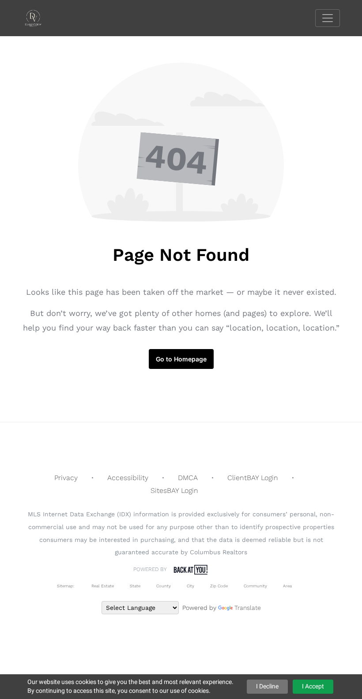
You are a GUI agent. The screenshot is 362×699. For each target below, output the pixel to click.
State (135, 585)
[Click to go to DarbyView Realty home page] (39, 17)
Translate (247, 607)
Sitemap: (65, 585)
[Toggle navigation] (327, 18)
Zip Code (219, 585)
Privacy (66, 478)
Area (287, 585)
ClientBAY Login (252, 478)
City (190, 585)
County (163, 585)
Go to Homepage (181, 359)
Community (255, 585)
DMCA (188, 478)
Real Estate (102, 585)
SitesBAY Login (174, 490)
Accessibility (127, 478)
